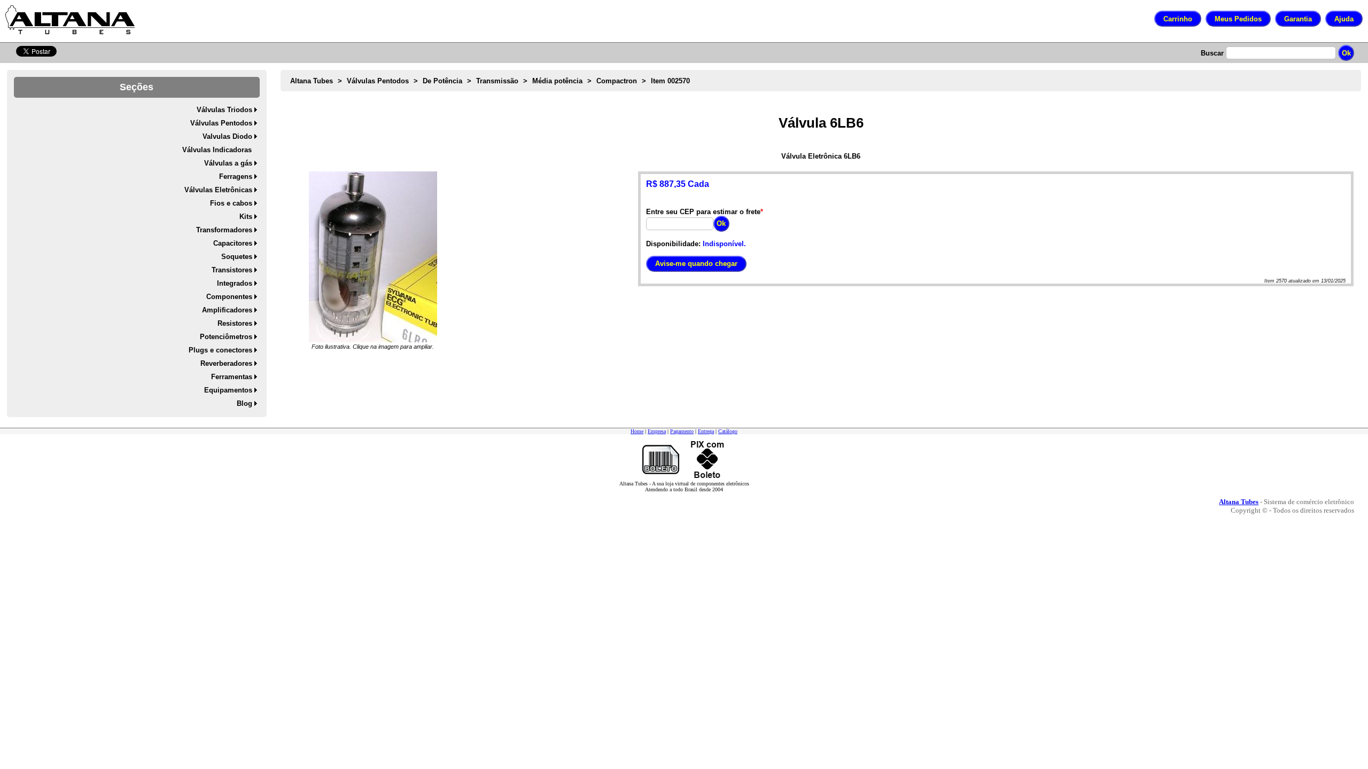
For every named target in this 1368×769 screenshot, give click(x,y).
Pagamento (682, 431)
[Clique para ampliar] (373, 256)
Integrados (234, 283)
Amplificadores (227, 310)
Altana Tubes (311, 81)
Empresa (657, 431)
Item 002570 (670, 81)
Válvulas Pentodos (221, 123)
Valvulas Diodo (227, 136)
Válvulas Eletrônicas (218, 190)
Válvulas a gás (228, 163)
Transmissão (497, 81)
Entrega (706, 431)
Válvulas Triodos (224, 110)
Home (637, 431)
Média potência (557, 81)
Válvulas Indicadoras (217, 150)
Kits (245, 217)
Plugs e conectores (220, 350)
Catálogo (727, 431)
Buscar (1212, 53)
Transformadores (224, 230)
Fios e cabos (231, 203)
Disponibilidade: (673, 244)
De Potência (442, 81)
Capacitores (232, 243)
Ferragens (235, 176)
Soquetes (236, 257)
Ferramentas (231, 377)
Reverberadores (226, 363)
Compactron (616, 81)
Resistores (234, 323)
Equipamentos (228, 390)
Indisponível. (724, 244)
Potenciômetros (226, 337)
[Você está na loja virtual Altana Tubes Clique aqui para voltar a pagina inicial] (70, 20)
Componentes (229, 297)
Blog (244, 403)
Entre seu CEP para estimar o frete (703, 212)
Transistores (232, 270)
